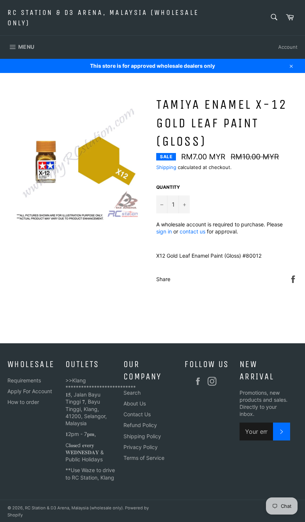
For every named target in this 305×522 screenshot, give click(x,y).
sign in (164, 231)
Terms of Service (143, 458)
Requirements (24, 380)
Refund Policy (140, 425)
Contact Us (137, 414)
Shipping (166, 167)
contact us (192, 231)
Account (288, 47)
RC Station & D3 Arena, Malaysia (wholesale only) (103, 17)
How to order (23, 402)
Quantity (168, 187)
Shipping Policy (142, 436)
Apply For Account (29, 391)
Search (132, 392)
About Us (134, 403)
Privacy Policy (140, 447)
